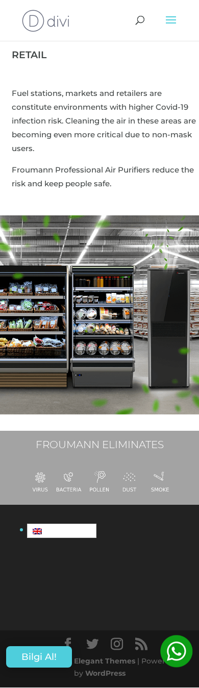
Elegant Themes (104, 661)
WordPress (105, 673)
